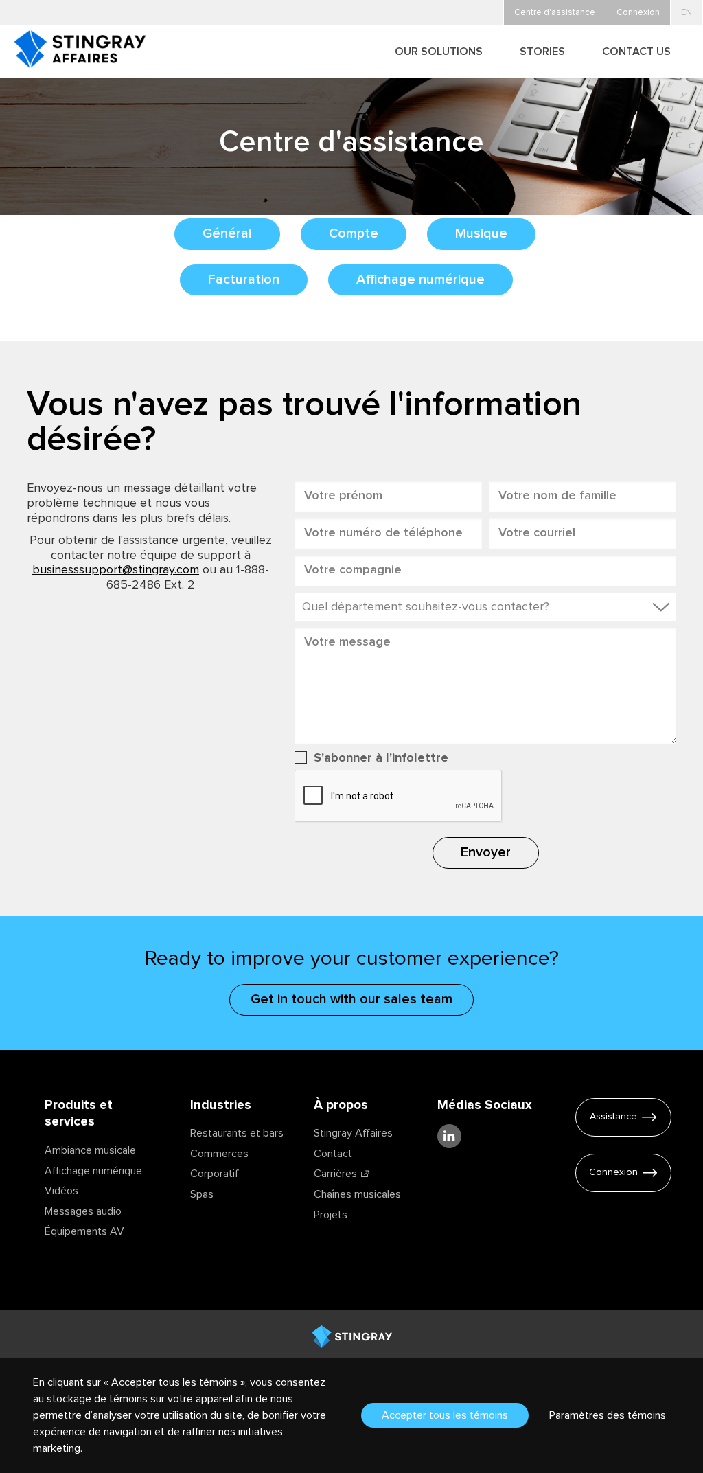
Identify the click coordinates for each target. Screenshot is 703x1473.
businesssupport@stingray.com (115, 570)
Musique (481, 233)
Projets (330, 1214)
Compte (353, 233)
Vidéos (61, 1190)
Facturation (243, 279)
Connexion (613, 1172)
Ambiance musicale (90, 1150)
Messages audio (83, 1211)
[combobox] (485, 607)
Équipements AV (84, 1231)
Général (227, 233)
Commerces (219, 1153)
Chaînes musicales (357, 1194)
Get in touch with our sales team (351, 999)
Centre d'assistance (554, 12)
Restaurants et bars (237, 1133)
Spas (202, 1194)
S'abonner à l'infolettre (381, 758)
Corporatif (214, 1173)
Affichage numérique (420, 279)
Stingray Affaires (353, 1133)
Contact (333, 1153)
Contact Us (636, 51)
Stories (542, 51)
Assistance (613, 1116)
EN (686, 12)
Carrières (335, 1173)
